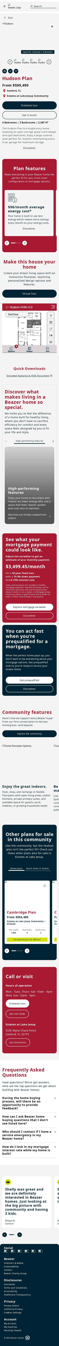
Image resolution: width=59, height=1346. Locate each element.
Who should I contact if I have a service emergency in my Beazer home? (26, 1135)
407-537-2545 (17, 1013)
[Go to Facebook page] (6, 1252)
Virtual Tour (29, 293)
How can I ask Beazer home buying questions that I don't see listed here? (25, 1120)
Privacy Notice (11, 1305)
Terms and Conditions (15, 1287)
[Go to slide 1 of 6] (13, 950)
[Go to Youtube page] (34, 1252)
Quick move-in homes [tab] (37, 868)
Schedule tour (29, 105)
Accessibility (10, 1291)
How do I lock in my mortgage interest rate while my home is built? (26, 1150)
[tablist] (29, 868)
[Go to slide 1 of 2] (11, 1234)
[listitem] (27, 912)
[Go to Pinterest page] (40, 1252)
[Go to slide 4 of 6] (19, 950)
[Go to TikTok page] (20, 1252)
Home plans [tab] (16, 868)
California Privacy (13, 1309)
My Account (10, 1323)
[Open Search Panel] (31, 6)
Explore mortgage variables (29, 607)
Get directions (17, 1042)
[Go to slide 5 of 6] (20, 950)
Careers (8, 1270)
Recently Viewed (12, 1330)
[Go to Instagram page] (13, 1252)
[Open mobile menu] (4, 6)
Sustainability (11, 1266)
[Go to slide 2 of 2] (14, 1234)
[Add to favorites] (44, 885)
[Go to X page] (27, 1252)
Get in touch (29, 115)
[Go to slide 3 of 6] (18, 950)
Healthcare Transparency (17, 1294)
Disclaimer (29, 148)
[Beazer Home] (14, 6)
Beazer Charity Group (15, 1273)
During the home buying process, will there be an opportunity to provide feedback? (21, 1103)
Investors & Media (13, 1263)
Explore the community (29, 733)
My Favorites (10, 1327)
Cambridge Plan (21, 912)
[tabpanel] (29, 915)
